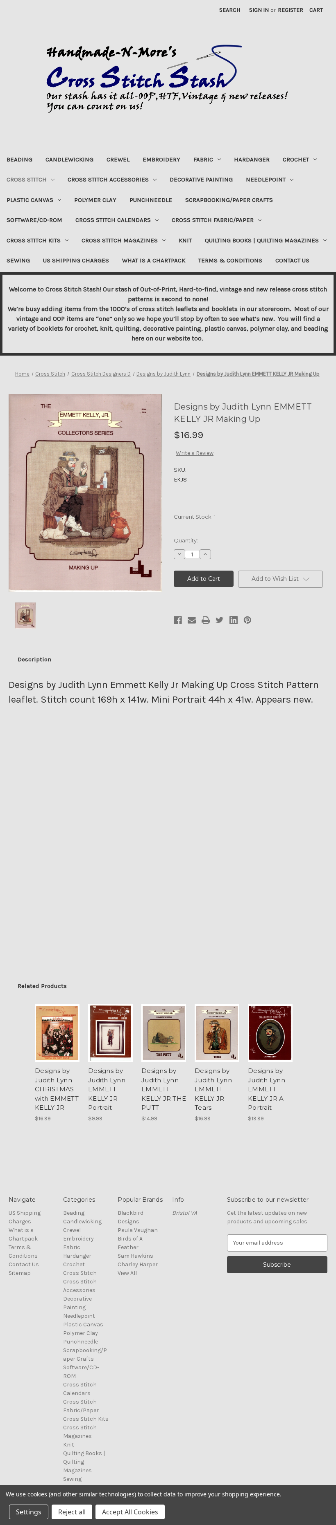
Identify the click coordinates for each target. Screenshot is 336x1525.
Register (290, 10)
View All (127, 1273)
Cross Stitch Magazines (120, 240)
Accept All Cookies (130, 1511)
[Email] (192, 620)
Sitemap (20, 1273)
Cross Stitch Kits (34, 240)
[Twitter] (220, 620)
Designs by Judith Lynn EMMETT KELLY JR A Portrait (266, 1089)
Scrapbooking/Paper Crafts (229, 200)
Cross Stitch (27, 179)
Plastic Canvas (30, 200)
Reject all (72, 1511)
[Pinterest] (247, 620)
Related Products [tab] (42, 986)
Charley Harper (138, 1264)
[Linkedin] (233, 620)
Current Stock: (195, 516)
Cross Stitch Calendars (113, 220)
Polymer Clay (95, 200)
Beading (19, 159)
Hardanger (252, 159)
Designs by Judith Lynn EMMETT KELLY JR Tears (213, 1089)
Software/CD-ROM (34, 220)
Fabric (203, 159)
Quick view (57, 1023)
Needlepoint (266, 179)
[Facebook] (178, 620)
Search (229, 10)
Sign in (259, 10)
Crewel (118, 159)
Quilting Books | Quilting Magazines (262, 240)
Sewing (18, 260)
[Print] (206, 620)
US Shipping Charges (76, 260)
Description (34, 659)
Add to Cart (57, 1043)
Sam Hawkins (135, 1255)
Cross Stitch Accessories (108, 179)
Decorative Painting (201, 179)
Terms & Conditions (230, 260)
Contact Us (292, 260)
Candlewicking (69, 159)
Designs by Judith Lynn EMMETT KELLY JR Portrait (106, 1089)
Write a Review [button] (194, 453)
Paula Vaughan (138, 1230)
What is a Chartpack (153, 260)
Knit (185, 240)
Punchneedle (150, 200)
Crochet (296, 159)
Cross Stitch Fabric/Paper (213, 220)
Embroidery (161, 159)
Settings (28, 1511)
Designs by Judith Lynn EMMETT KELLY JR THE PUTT (163, 1089)
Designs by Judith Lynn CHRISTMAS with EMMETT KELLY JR (57, 1089)
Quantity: (186, 540)
